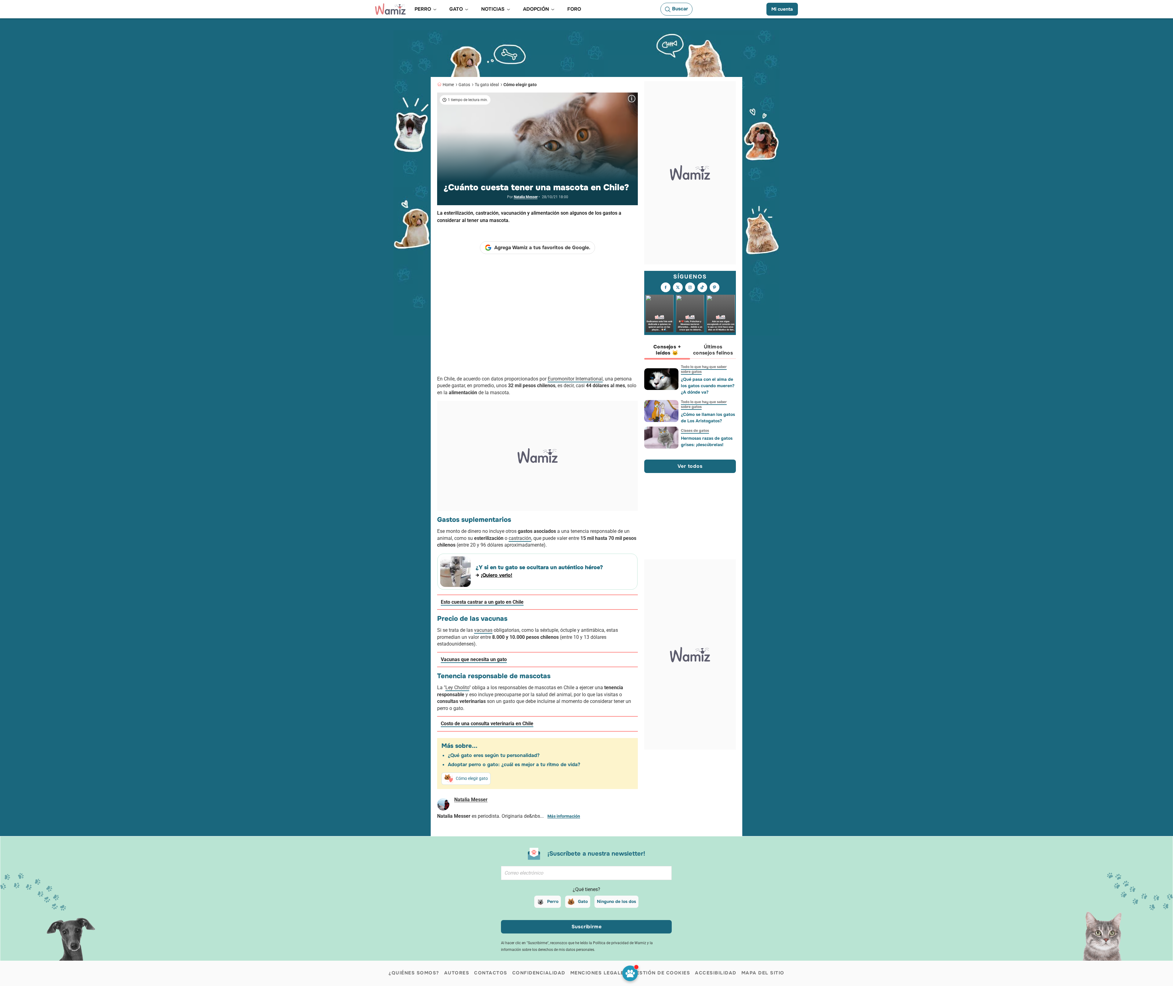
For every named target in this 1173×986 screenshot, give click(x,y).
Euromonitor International (575, 379)
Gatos (464, 84)
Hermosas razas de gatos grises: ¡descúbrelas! (707, 441)
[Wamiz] (390, 9)
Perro (552, 901)
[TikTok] (702, 288)
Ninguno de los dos (616, 901)
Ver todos (690, 466)
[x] (678, 288)
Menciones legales (599, 973)
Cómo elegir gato (520, 84)
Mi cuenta (782, 9)
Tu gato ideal (487, 84)
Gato (583, 901)
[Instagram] (690, 288)
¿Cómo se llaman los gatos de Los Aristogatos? (708, 418)
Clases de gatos (695, 430)
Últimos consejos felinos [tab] (713, 350)
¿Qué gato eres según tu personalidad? (493, 755)
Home (448, 84)
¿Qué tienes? (586, 889)
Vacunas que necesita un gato (474, 659)
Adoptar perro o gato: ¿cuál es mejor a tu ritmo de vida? (514, 764)
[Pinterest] (714, 288)
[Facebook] (666, 288)
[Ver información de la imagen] (631, 98)
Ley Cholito (457, 687)
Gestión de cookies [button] (661, 973)
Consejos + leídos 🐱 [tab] (667, 350)
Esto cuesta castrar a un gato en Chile (482, 602)
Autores (457, 973)
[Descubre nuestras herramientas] (630, 973)
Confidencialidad (538, 973)
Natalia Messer (526, 197)
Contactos (490, 973)
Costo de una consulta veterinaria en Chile (487, 723)
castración (520, 538)
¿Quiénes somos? (414, 973)
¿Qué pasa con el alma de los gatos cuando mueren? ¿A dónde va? (707, 386)
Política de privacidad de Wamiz (619, 943)
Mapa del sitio (762, 973)
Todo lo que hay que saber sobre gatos (704, 369)
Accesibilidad (715, 973)
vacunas (483, 630)
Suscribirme (587, 926)
